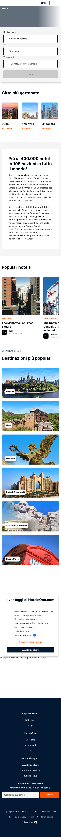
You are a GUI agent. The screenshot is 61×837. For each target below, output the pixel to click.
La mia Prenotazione (30, 770)
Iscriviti (50, 794)
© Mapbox (5, 657)
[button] (35, 3)
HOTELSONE (32, 812)
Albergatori (30, 745)
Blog (30, 725)
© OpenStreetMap (20, 657)
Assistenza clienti (30, 650)
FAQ (30, 750)
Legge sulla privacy (17, 817)
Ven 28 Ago (14, 51)
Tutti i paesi (30, 720)
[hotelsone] (13, 3)
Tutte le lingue (30, 775)
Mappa (28, 579)
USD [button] (43, 3)
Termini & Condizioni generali (41, 817)
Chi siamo (30, 739)
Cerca (30, 74)
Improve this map (37, 657)
